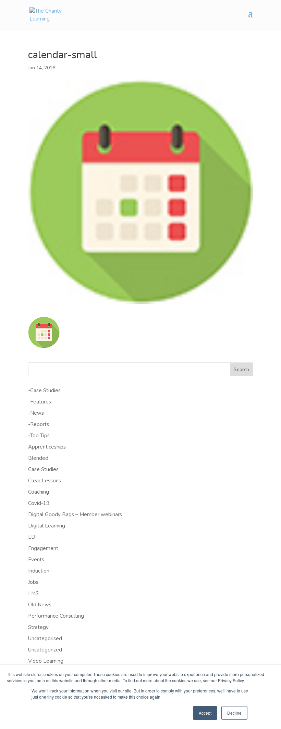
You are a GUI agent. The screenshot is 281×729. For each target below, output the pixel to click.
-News (36, 413)
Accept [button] (205, 713)
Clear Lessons (44, 480)
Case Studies (43, 469)
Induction (38, 570)
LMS (33, 593)
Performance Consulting (56, 616)
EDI (32, 537)
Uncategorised (45, 638)
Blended (38, 458)
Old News (39, 604)
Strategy (38, 627)
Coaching (38, 492)
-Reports (38, 424)
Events (36, 559)
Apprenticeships (47, 446)
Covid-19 (38, 503)
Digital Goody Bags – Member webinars (75, 514)
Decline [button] (234, 713)
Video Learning (45, 661)
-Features (39, 401)
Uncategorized (45, 649)
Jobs (33, 582)
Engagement (43, 548)
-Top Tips (39, 435)
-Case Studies (44, 390)
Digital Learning (46, 525)
